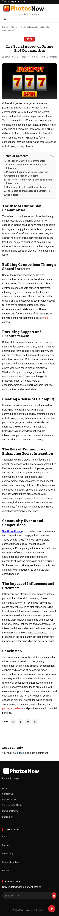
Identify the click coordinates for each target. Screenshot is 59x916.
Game (14, 27)
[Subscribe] (54, 895)
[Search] (5, 19)
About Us (6, 788)
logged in (21, 752)
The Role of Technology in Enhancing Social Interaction (29, 181)
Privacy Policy (9, 799)
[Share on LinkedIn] (28, 722)
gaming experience (12, 708)
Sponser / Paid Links (12, 805)
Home (5, 27)
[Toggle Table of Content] (49, 156)
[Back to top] (51, 908)
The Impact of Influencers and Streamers (28, 191)
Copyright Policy (10, 811)
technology (7, 853)
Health (5, 870)
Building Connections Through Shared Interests (26, 166)
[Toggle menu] (12, 19)
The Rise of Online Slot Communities (25, 161)
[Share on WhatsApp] (35, 722)
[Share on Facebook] (20, 722)
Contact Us (7, 794)
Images (6, 845)
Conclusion (12, 195)
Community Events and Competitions (26, 187)
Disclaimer (7, 817)
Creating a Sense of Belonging (22, 176)
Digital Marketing (10, 862)
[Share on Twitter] (13, 722)
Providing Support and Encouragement (27, 172)
